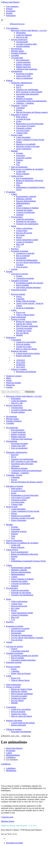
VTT (18, 246)
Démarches (10, 385)
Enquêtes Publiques (19, 53)
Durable (9, 13)
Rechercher (30, 392)
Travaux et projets (18, 319)
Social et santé (16, 135)
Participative (11, 15)
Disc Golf (20, 244)
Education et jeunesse (19, 114)
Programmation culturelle (26, 196)
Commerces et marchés (25, 253)
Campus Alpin (22, 133)
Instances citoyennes (19, 351)
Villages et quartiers (19, 369)
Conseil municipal (23, 62)
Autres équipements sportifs (27, 240)
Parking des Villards (24, 324)
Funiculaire (20, 155)
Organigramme (22, 42)
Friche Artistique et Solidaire (27, 208)
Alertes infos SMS (23, 76)
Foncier (19, 110)
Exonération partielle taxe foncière (29, 283)
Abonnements (16, 71)
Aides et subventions (24, 228)
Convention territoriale (25, 278)
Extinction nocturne (19, 290)
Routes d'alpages (22, 174)
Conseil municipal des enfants (28, 353)
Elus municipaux (22, 60)
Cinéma (19, 205)
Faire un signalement (24, 78)
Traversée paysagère (24, 328)
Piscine (19, 237)
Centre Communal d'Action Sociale (30, 139)
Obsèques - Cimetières (25, 103)
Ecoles (18, 121)
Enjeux (19, 296)
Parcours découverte (24, 233)
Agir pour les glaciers (19, 274)
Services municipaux (19, 39)
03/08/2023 (20, 365)
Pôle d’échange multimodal (27, 326)
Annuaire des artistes (24, 210)
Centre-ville (20, 171)
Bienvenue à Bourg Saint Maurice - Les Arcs (29, 30)
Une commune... (12, 6)
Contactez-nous (7, 817)
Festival (19, 276)
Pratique (9, 9)
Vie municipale (17, 58)
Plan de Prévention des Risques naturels (32, 112)
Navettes (19, 153)
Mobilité (14, 151)
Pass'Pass (14, 249)
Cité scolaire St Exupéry (25, 126)
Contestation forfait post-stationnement (31, 101)
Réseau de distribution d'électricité (29, 180)
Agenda (14, 269)
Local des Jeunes (23, 130)
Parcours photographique (26, 201)
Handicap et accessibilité (26, 144)
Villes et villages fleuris (25, 315)
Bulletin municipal (23, 67)
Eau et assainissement (24, 178)
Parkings (19, 160)
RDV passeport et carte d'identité (29, 92)
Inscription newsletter (24, 74)
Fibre (18, 185)
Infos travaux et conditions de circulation (27, 169)
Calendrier (20, 299)
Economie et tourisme (19, 251)
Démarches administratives (21, 83)
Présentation (21, 33)
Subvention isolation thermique (28, 287)
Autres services (17, 176)
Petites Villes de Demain (25, 301)
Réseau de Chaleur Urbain (26, 321)
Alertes (9, 380)
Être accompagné (23, 255)
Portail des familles (13, 383)
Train (18, 162)
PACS (18, 87)
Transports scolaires (24, 128)
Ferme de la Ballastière (25, 308)
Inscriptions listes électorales (27, 94)
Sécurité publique (23, 46)
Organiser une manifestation (27, 89)
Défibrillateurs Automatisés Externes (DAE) (28, 561)
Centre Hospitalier (23, 137)
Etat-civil (19, 85)
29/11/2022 (20, 367)
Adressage (20, 96)
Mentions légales (7, 821)
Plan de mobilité (22, 285)
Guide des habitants (24, 35)
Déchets (19, 183)
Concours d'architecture (25, 212)
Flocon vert (20, 312)
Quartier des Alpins (23, 331)
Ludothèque (6, 764)
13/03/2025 (20, 360)
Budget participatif (23, 356)
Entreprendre (21, 258)
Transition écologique (19, 281)
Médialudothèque (23, 203)
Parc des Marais (22, 333)
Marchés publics (17, 51)
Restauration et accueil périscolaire (29, 124)
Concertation (16, 340)
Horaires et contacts (14, 376)
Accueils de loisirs (23, 119)
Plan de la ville (22, 37)
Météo (8, 378)
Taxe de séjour (22, 267)
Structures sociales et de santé (27, 146)
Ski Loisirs (20, 235)
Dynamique (10, 11)
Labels (13, 310)
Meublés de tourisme (24, 99)
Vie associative (17, 217)
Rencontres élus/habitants (26, 371)
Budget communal (23, 64)
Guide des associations (25, 219)
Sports (13, 226)
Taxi (18, 165)
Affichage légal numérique (26, 69)
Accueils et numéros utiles (26, 44)
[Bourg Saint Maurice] (10, 2)
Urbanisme (20, 108)
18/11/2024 (20, 362)
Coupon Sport (21, 230)
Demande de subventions (26, 221)
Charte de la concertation (26, 342)
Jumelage (19, 215)
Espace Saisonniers (23, 149)
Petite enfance (21, 117)
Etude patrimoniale (18, 317)
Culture (14, 194)
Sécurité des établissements (26, 260)
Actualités (15, 55)
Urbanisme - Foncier (19, 105)
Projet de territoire (18, 294)
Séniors (19, 142)
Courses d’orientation (24, 242)
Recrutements (16, 49)
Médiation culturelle (24, 199)
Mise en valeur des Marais (26, 349)
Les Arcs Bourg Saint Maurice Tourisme (27, 637)
